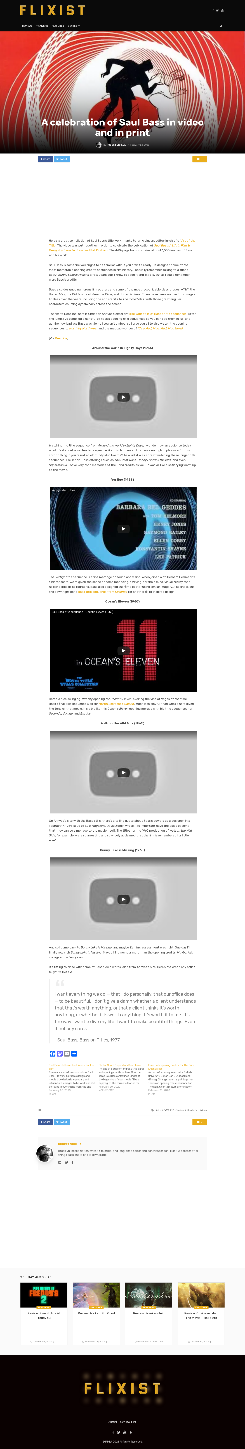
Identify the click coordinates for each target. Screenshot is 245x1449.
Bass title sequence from (102, 592)
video (204, 1110)
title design (192, 1110)
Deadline (61, 338)
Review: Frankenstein (148, 1313)
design (180, 1110)
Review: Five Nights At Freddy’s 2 (43, 1315)
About (113, 1421)
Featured (44, 1307)
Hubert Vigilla (116, 145)
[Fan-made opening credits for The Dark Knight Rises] (173, 1080)
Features (57, 26)
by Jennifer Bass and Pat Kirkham (83, 250)
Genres (72, 26)
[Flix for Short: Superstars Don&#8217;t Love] (123, 1078)
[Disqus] (122, 1222)
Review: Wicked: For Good (96, 1313)
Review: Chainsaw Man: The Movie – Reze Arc (201, 1315)
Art (159, 1110)
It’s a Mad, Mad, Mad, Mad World (160, 328)
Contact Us (128, 1421)
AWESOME (169, 1110)
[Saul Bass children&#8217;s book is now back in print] (74, 1080)
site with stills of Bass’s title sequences (158, 314)
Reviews (27, 26)
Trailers (42, 26)
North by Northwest (83, 328)
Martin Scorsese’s (116, 704)
